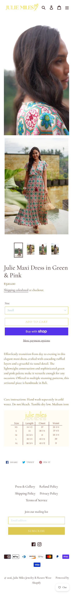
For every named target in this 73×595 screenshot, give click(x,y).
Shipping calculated (16, 290)
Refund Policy (48, 486)
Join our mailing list (36, 512)
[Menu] (67, 7)
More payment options (36, 340)
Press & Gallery (25, 486)
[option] (18, 250)
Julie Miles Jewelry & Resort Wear (32, 577)
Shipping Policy (25, 493)
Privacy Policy (49, 493)
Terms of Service (36, 500)
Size (7, 303)
